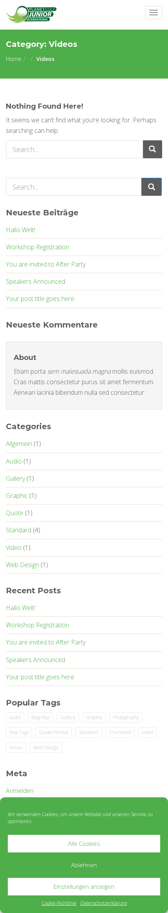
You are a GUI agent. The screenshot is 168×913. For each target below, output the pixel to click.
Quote (14, 512)
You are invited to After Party (46, 264)
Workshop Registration (37, 247)
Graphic (17, 495)
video (147, 732)
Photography (126, 717)
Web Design (22, 564)
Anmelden (20, 790)
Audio (14, 461)
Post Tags (19, 732)
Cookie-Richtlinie (59, 903)
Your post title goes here (40, 298)
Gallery (15, 478)
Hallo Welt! (20, 230)
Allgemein (19, 443)
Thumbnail (120, 732)
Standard (18, 530)
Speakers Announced (35, 281)
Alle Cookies (84, 843)
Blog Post (40, 717)
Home (13, 59)
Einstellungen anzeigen (84, 886)
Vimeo (16, 747)
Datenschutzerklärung (103, 903)
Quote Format (53, 732)
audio (15, 717)
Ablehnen (84, 865)
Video (13, 547)
